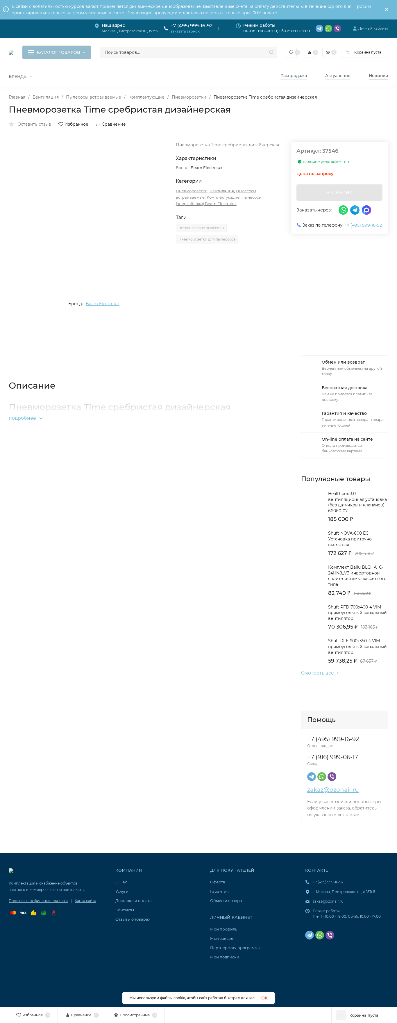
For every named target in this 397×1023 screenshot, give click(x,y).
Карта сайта (85, 901)
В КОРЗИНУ (339, 192)
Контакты (124, 910)
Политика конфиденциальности (38, 901)
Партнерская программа (235, 947)
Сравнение (114, 124)
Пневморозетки (189, 97)
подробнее (23, 418)
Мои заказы (222, 938)
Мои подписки (224, 957)
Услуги (121, 891)
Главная (17, 97)
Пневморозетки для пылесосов (207, 239)
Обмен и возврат (227, 900)
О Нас (121, 882)
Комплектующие (146, 97)
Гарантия (219, 891)
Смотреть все (317, 673)
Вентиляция (46, 97)
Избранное (76, 124)
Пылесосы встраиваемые (93, 97)
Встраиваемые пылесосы (201, 228)
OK (264, 998)
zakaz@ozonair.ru (333, 789)
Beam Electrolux (102, 304)
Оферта (217, 882)
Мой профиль (223, 929)
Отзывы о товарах (132, 919)
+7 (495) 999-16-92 (191, 26)
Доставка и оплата (133, 900)
